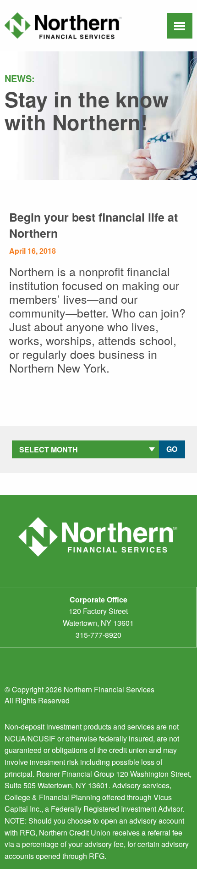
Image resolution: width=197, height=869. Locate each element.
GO (171, 449)
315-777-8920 (98, 634)
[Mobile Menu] (179, 26)
